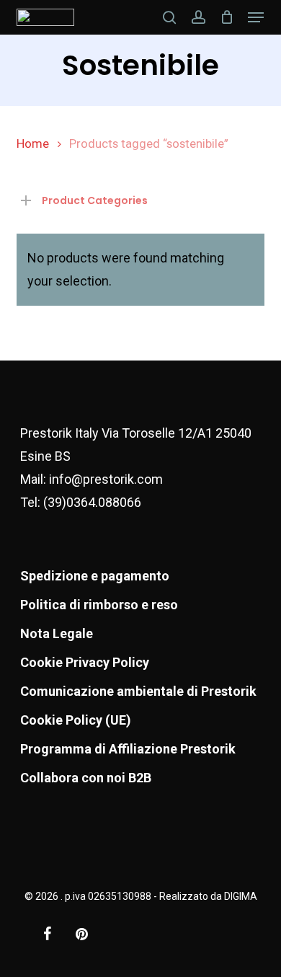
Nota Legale (56, 633)
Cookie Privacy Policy (84, 662)
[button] (256, 17)
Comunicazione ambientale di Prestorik (138, 691)
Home (33, 144)
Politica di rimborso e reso (99, 604)
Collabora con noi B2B (85, 777)
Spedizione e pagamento (94, 575)
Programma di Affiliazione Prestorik (128, 748)
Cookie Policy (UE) (75, 720)
